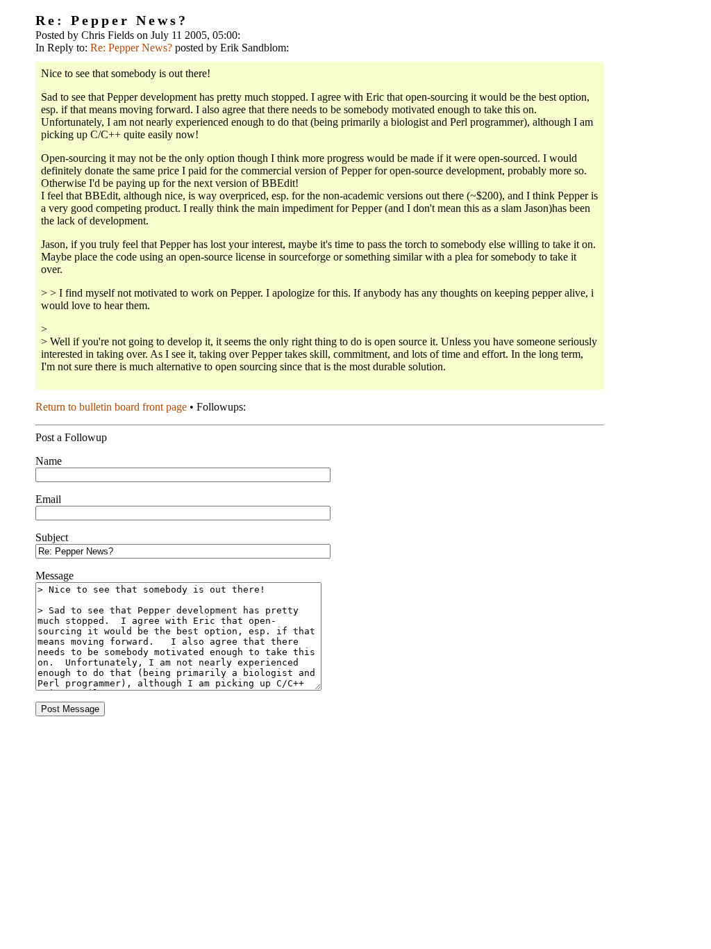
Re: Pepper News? (131, 47)
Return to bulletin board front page (111, 407)
